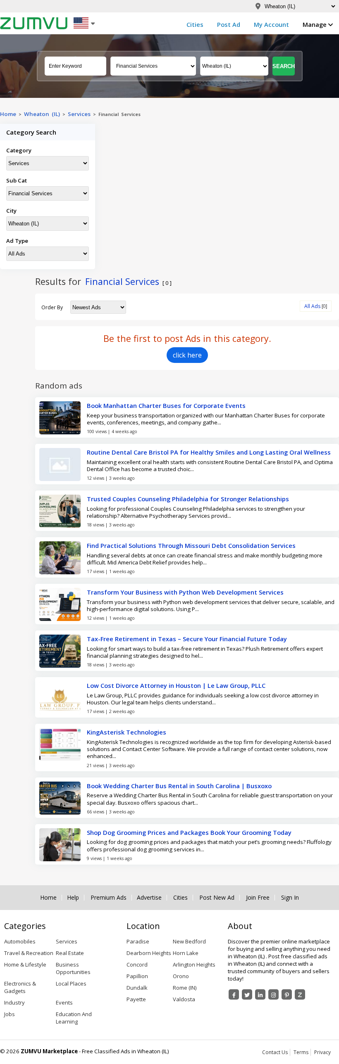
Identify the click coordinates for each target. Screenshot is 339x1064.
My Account (271, 24)
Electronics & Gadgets (20, 987)
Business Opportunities (73, 968)
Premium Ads (109, 897)
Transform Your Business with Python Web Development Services (185, 592)
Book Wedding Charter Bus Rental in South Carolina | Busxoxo (179, 786)
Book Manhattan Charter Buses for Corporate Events (166, 405)
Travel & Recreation (28, 953)
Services (80, 114)
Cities (194, 24)
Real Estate (70, 953)
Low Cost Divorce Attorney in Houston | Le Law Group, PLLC (176, 685)
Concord (137, 964)
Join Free (258, 897)
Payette (136, 999)
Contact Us (275, 1052)
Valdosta (184, 999)
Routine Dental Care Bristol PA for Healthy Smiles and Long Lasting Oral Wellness (209, 452)
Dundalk (137, 987)
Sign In (290, 897)
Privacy (322, 1052)
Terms (301, 1052)
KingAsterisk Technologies (126, 732)
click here (187, 355)
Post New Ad (216, 897)
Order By (52, 307)
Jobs (9, 1014)
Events (64, 1002)
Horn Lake (185, 953)
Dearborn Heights (149, 953)
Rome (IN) (184, 987)
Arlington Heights (194, 964)
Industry (14, 1002)
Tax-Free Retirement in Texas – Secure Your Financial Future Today (187, 639)
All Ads (312, 306)
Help (73, 897)
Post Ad (228, 24)
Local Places (71, 983)
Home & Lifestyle (25, 964)
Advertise (149, 897)
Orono (181, 976)
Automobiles (20, 941)
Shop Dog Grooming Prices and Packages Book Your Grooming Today (189, 832)
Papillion (137, 976)
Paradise (138, 941)
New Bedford (189, 941)
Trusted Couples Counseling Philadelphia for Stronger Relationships (188, 499)
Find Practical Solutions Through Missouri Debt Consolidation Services (191, 545)
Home (8, 114)
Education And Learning (74, 1017)
